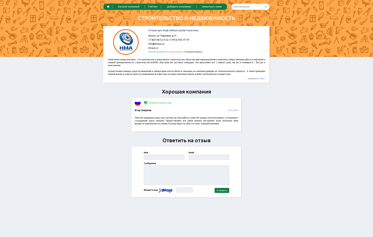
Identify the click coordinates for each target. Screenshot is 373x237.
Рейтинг (153, 6)
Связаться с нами (212, 6)
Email (191, 152)
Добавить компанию (179, 6)
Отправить (222, 190)
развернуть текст (256, 78)
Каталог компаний (128, 6)
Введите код (151, 190)
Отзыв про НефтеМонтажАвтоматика (173, 30)
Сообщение (150, 163)
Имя (146, 152)
